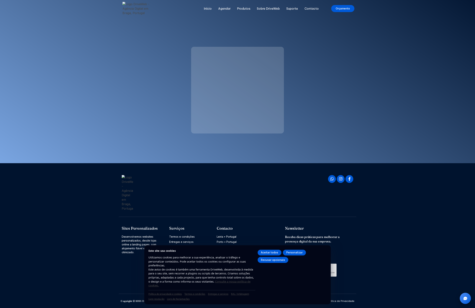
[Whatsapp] (332, 179)
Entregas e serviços (218, 294)
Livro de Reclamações (178, 299)
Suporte (292, 8)
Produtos (243, 8)
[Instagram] (341, 179)
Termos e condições (194, 294)
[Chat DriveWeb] (465, 298)
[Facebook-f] (349, 179)
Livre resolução (156, 299)
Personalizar (294, 252)
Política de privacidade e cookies (165, 294)
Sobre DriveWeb (268, 8)
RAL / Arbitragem (240, 294)
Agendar (224, 8)
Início (208, 8)
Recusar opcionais (273, 259)
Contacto (311, 8)
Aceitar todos (269, 252)
